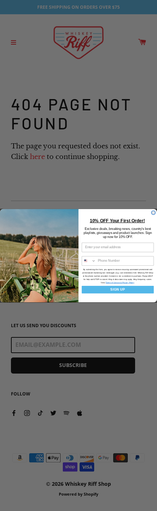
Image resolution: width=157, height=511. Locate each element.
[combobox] (89, 260)
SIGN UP (117, 289)
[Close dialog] (154, 213)
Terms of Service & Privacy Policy (120, 282)
